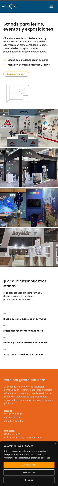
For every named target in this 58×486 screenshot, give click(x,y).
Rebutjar (29, 480)
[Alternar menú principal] (51, 6)
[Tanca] (55, 443)
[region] (29, 463)
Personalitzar (29, 472)
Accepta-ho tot (29, 465)
